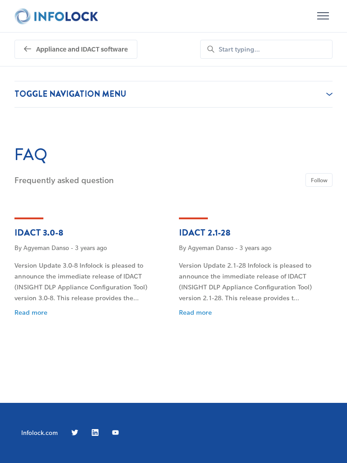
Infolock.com (39, 432)
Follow (319, 180)
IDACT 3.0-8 (38, 232)
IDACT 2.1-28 (204, 232)
